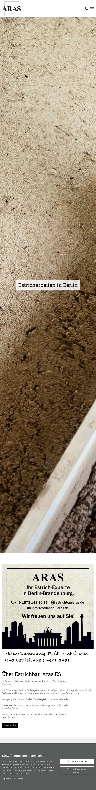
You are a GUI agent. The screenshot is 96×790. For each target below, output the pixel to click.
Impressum (7, 778)
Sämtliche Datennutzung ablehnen (77, 770)
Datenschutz (19, 778)
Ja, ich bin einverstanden (77, 761)
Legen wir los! (10, 725)
